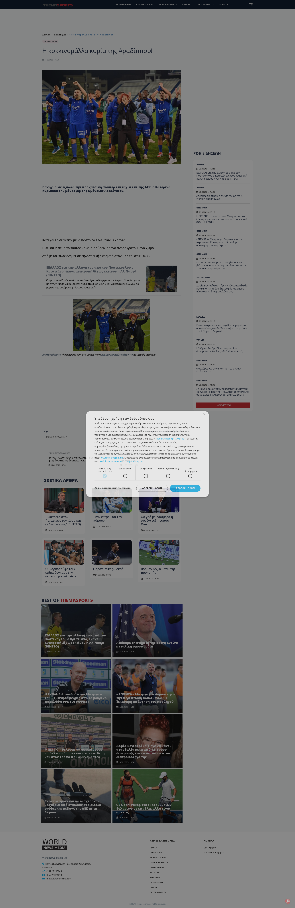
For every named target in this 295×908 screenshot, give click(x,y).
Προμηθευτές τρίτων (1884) (171, 438)
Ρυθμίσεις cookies (109, 461)
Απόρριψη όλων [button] (152, 488)
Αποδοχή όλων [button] (185, 488)
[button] (112, 488)
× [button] (204, 414)
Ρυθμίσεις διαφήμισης (111, 457)
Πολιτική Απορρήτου (131, 461)
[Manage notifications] (287, 901)
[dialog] (147, 454)
